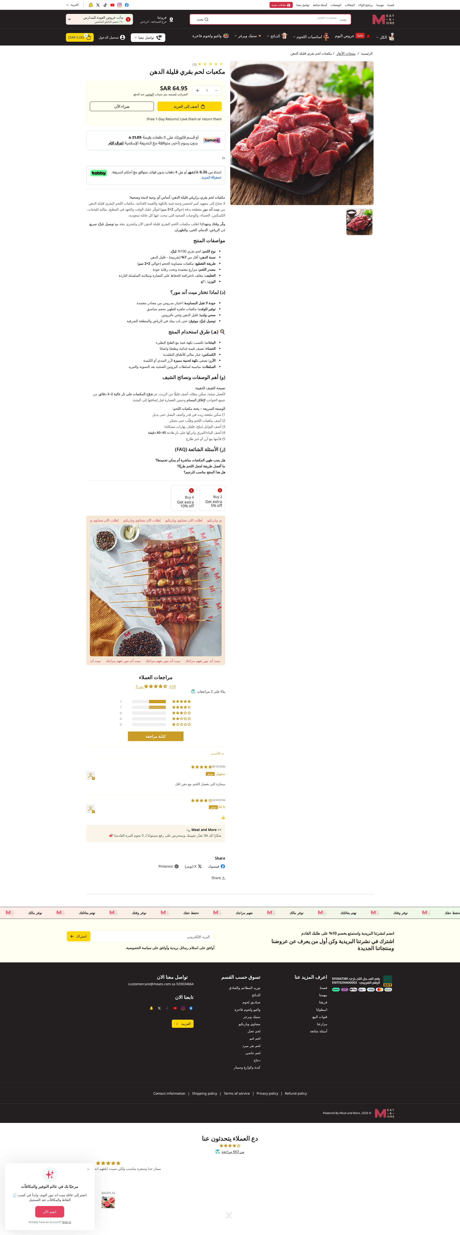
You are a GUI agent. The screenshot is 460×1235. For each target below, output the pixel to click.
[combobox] (270, 19)
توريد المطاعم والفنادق (244, 987)
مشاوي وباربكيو (249, 1024)
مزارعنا (322, 1024)
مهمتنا (323, 995)
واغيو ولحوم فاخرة (247, 1009)
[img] (201, 767)
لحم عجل (253, 1031)
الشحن (149, 94)
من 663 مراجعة (233, 1151)
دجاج (257, 1060)
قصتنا (323, 987)
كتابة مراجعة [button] (156, 736)
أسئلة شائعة (318, 1031)
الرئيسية (367, 53)
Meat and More (349, 1113)
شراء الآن (121, 106)
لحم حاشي (252, 1053)
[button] (80, 37)
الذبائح (256, 995)
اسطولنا (321, 1009)
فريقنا (323, 1002)
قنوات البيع (319, 1016)
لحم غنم (254, 1038)
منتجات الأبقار (346, 53)
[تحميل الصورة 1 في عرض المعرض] (359, 222)
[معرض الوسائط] (156, 590)
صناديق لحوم (251, 1002)
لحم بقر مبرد (251, 1045)
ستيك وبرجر (251, 1016)
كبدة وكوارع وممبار (247, 1067)
